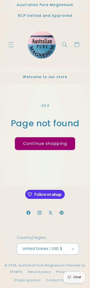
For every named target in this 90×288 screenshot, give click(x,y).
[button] (11, 44)
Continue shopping (45, 143)
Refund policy (39, 272)
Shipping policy (27, 280)
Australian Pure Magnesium (41, 265)
